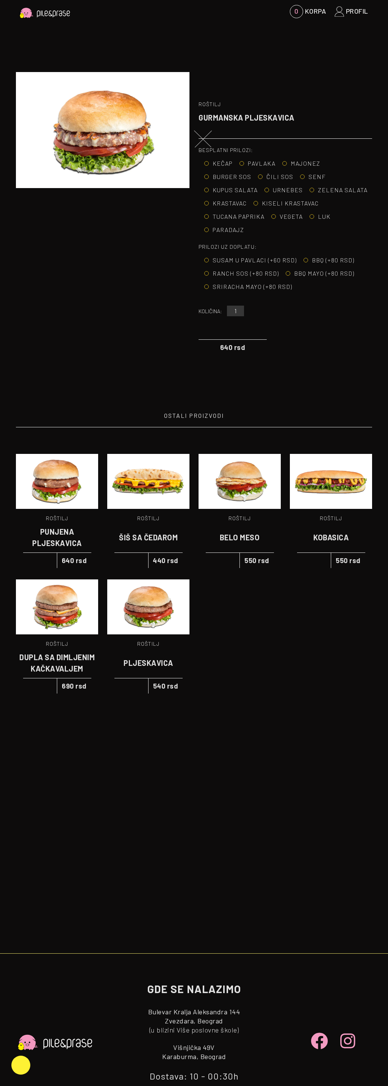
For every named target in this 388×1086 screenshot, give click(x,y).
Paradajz (228, 229)
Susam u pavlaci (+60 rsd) (255, 260)
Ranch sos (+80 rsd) (246, 273)
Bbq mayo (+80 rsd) (324, 273)
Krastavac (230, 203)
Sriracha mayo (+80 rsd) (252, 286)
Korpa (310, 11)
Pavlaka (261, 163)
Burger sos (232, 176)
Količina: (210, 311)
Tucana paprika (238, 216)
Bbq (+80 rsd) (333, 260)
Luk (324, 216)
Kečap (223, 163)
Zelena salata (343, 189)
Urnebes (288, 189)
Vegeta (291, 216)
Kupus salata (235, 189)
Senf (317, 176)
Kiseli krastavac (290, 203)
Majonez (305, 163)
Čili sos (279, 176)
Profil (356, 11)
